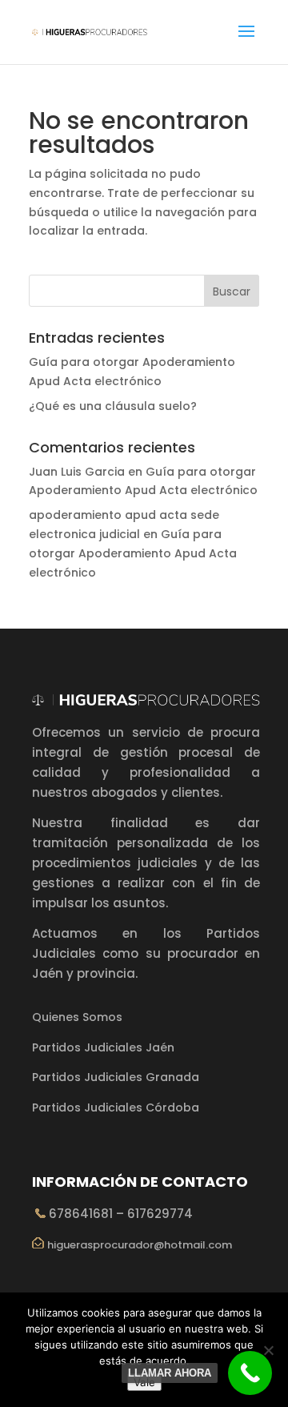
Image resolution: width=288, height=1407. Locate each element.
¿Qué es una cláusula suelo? (113, 406)
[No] (268, 1350)
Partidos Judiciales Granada (115, 1077)
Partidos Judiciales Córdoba (115, 1107)
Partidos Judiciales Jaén (103, 1047)
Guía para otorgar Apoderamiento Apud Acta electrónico (133, 553)
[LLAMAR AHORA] (250, 1373)
